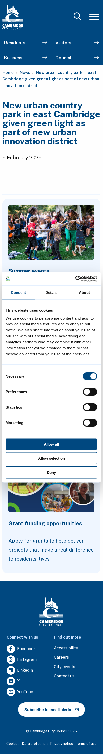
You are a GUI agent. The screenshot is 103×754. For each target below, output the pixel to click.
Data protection (35, 744)
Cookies (13, 744)
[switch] (90, 392)
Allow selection (51, 458)
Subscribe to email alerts (47, 709)
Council (63, 57)
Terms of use (86, 744)
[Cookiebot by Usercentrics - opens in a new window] (75, 278)
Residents (15, 42)
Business (13, 57)
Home (8, 72)
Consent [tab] (18, 292)
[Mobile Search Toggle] (77, 16)
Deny (51, 472)
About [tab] (84, 292)
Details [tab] (52, 292)
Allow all (51, 444)
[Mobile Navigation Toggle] (94, 16)
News (25, 72)
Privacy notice (61, 744)
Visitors (64, 42)
